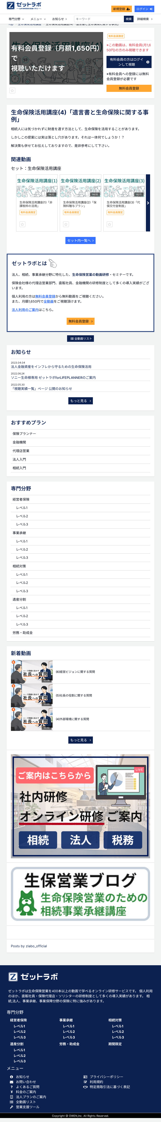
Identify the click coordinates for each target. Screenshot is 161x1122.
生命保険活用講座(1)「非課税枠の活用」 (35, 204)
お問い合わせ (26, 1082)
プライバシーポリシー (106, 1077)
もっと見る (79, 401)
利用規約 (96, 1082)
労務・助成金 (23, 633)
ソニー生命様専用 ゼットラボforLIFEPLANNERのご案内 (53, 377)
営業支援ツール (27, 1107)
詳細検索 (143, 19)
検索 (129, 19)
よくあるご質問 (27, 1087)
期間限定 (115, 1044)
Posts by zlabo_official (29, 946)
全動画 (49, 301)
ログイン (142, 9)
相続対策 (19, 566)
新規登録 (119, 9)
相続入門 (19, 468)
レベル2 (22, 516)
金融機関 (19, 442)
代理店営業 (21, 451)
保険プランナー (24, 434)
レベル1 (21, 508)
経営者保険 (21, 499)
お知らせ (58, 19)
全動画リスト (83, 338)
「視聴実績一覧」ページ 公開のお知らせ (41, 389)
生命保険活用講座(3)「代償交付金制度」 (123, 204)
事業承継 (19, 533)
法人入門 (19, 459)
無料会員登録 (129, 88)
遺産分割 (19, 599)
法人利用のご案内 (25, 310)
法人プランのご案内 (31, 1097)
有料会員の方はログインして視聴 (126, 62)
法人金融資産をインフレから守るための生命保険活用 (51, 367)
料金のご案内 (26, 1092)
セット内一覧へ (79, 240)
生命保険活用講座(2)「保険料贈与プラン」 (79, 204)
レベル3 (22, 524)
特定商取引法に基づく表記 (110, 1087)
